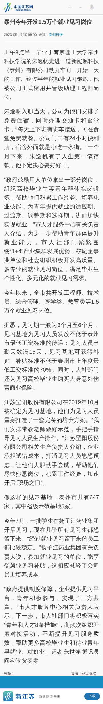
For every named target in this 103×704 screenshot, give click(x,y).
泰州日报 (56, 34)
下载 (92, 696)
